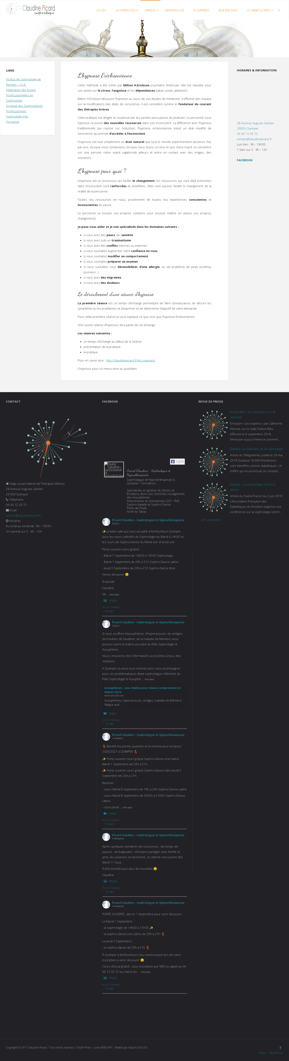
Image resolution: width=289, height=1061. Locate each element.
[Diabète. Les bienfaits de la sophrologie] (213, 462)
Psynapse (12, 122)
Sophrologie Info (17, 116)
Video (113, 713)
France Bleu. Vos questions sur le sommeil (252, 414)
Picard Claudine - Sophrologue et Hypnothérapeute (148, 520)
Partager (109, 611)
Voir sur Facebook (111, 607)
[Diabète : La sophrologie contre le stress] (213, 497)
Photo (113, 600)
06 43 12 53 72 (247, 134)
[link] (279, 10)
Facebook (245, 160)
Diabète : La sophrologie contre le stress (252, 487)
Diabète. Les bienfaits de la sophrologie (256, 449)
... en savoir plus (210, 520)
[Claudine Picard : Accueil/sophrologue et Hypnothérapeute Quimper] (30, 10)
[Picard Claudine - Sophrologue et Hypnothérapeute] (114, 469)
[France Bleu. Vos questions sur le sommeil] (213, 425)
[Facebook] (280, 1047)
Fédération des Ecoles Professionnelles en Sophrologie (21, 95)
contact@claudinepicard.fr (254, 139)
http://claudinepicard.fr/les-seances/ (130, 360)
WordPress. (276, 1053)
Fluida (262, 1053)
